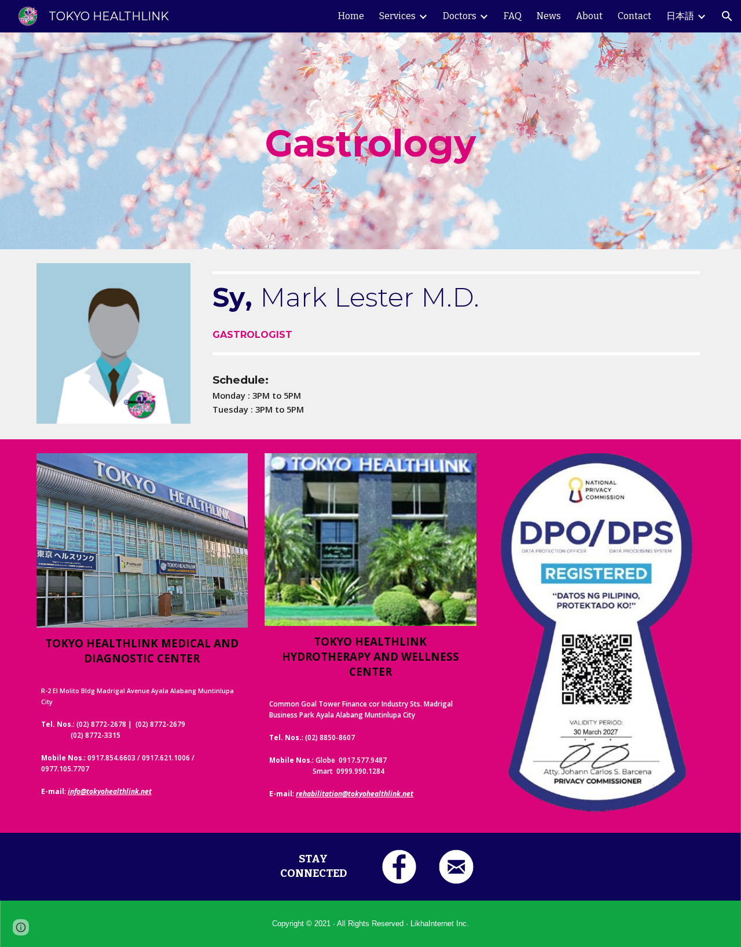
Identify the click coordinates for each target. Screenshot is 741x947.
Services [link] (397, 15)
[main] (370, 141)
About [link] (589, 15)
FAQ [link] (513, 15)
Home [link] (351, 15)
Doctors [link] (459, 15)
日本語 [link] (680, 15)
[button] (727, 16)
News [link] (549, 15)
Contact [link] (634, 15)
